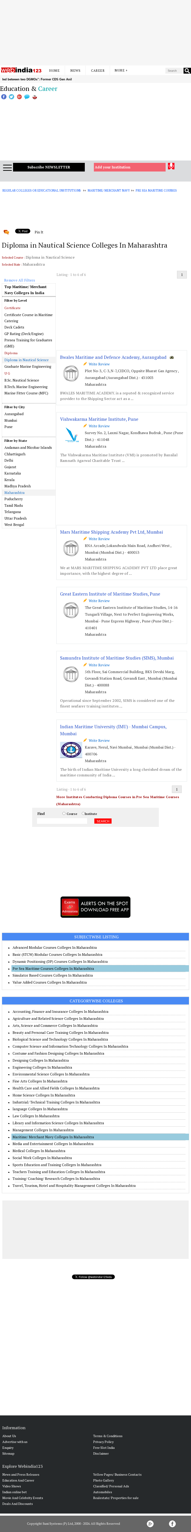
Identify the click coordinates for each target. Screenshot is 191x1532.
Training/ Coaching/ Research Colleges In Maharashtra (56, 1178)
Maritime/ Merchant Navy (109, 190)
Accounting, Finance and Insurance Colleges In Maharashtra (61, 1011)
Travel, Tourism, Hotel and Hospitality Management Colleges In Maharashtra (74, 1185)
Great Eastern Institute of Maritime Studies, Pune (110, 594)
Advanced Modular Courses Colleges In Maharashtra (55, 947)
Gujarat (10, 466)
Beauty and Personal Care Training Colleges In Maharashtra (61, 1032)
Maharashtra (14, 492)
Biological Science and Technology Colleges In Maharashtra (60, 1039)
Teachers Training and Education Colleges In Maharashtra (59, 1171)
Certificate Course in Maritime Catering (28, 317)
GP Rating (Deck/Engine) (24, 333)
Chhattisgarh (14, 454)
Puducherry (13, 498)
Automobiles (102, 1492)
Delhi (8, 460)
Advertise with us (14, 1441)
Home (54, 70)
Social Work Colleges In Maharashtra (42, 1157)
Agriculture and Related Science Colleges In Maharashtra (58, 1018)
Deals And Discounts (17, 1503)
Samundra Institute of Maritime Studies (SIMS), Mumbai (117, 658)
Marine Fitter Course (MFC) (26, 393)
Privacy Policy (103, 1441)
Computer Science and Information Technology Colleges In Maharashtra (70, 1046)
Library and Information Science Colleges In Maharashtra (58, 1123)
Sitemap (8, 1453)
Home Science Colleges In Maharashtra (44, 1095)
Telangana (12, 511)
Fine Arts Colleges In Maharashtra (40, 1081)
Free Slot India (104, 1447)
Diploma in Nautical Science (26, 359)
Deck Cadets (14, 327)
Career (98, 70)
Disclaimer (101, 1453)
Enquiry (8, 1447)
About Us (9, 1436)
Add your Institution (112, 167)
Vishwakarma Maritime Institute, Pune (99, 419)
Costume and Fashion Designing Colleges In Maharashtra (58, 1053)
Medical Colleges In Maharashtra (39, 1150)
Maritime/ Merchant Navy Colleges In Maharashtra (53, 1137)
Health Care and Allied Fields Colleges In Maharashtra (56, 1088)
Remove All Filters (19, 280)
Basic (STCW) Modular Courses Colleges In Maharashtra (57, 954)
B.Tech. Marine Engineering (26, 386)
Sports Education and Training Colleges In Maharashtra (57, 1164)
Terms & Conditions (108, 1436)
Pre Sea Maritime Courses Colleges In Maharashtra (53, 968)
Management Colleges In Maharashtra (43, 1130)
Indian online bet (14, 1492)
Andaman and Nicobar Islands (28, 447)
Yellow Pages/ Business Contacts (117, 1474)
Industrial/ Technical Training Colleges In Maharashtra (56, 1102)
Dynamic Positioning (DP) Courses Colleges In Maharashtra (60, 961)
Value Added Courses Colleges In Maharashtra (50, 982)
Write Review (98, 364)
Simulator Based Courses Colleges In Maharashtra (53, 975)
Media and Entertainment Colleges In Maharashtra (53, 1143)
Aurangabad (14, 413)
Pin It (39, 232)
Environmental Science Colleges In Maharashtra (51, 1074)
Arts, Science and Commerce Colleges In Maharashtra (55, 1025)
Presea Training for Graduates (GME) (28, 343)
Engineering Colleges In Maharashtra (42, 1067)
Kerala (9, 479)
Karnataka (12, 473)
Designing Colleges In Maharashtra (41, 1060)
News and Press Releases (20, 1474)
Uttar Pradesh (15, 518)
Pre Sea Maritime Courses (156, 190)
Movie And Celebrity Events (22, 1498)
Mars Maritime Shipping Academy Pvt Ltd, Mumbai (111, 532)
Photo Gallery (103, 1480)
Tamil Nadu (13, 505)
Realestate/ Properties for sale (116, 1498)
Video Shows (11, 1486)
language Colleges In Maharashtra (40, 1109)
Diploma (10, 353)
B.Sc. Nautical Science (21, 380)
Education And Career (18, 1480)
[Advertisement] (95, 32)
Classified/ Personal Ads (111, 1486)
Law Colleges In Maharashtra (36, 1116)
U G (7, 373)
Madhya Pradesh (17, 486)
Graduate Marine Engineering (27, 366)
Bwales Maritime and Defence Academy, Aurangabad (113, 357)
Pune (8, 426)
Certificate (12, 308)
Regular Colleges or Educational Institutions (41, 190)
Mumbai (10, 420)
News (75, 70)
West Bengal (14, 524)
